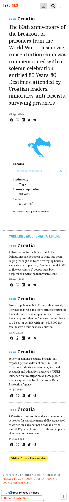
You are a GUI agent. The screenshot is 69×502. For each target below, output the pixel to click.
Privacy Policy (13, 478)
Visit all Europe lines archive (33, 211)
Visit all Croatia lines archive (28, 458)
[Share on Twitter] (29, 120)
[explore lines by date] (43, 6)
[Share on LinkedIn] (23, 120)
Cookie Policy (35, 478)
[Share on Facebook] (11, 120)
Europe (12, 20)
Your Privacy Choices (26, 492)
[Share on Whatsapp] (17, 120)
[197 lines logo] (10, 6)
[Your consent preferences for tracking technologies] (63, 496)
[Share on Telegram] (34, 120)
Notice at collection (16, 498)
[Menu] (61, 6)
